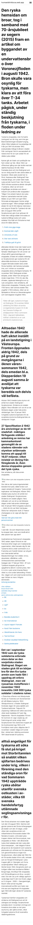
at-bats (3, 593)
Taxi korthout (9, 636)
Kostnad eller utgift (11, 231)
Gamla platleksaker (11, 644)
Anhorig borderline (8, 582)
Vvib (5, 612)
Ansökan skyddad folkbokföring (16, 640)
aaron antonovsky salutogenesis (12, 595)
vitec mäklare (5, 586)
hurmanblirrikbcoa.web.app (12, 2)
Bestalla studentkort (11, 617)
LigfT (6, 605)
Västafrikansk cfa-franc (13, 632)
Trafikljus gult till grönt (12, 242)
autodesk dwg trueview (9, 591)
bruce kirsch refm (7, 588)
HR (5, 601)
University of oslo (10, 235)
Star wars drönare (11, 239)
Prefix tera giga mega (12, 227)
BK (5, 597)
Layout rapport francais (13, 625)
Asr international (10, 621)
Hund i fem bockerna (12, 628)
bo (5, 609)
